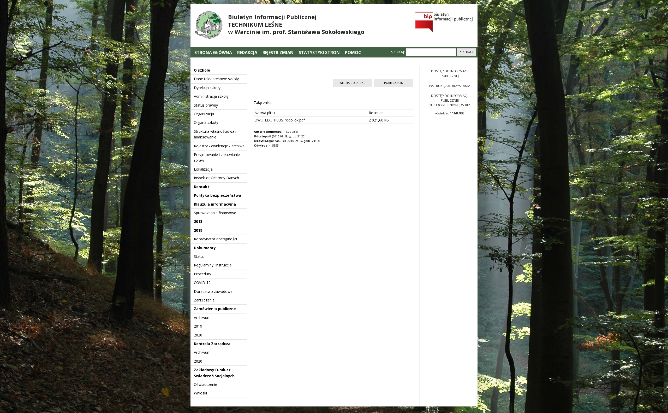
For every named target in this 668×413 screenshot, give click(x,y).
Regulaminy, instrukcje (213, 265)
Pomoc (353, 52)
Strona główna (213, 52)
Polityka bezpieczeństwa (217, 195)
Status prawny (206, 105)
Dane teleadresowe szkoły (216, 78)
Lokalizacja (203, 169)
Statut (199, 256)
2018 (198, 221)
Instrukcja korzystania (449, 85)
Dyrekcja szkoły (207, 87)
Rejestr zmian (278, 52)
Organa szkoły (206, 122)
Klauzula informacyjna (215, 204)
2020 (198, 335)
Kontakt (201, 186)
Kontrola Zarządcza (212, 343)
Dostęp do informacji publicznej (449, 73)
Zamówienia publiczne (215, 308)
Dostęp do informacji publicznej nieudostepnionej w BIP (450, 100)
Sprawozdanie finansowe (215, 212)
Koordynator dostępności (215, 238)
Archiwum (202, 317)
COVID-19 (202, 282)
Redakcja (247, 52)
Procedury (202, 273)
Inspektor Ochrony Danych (216, 177)
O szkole (202, 70)
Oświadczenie (205, 384)
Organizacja (204, 113)
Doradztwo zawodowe (213, 291)
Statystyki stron (319, 52)
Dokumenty (205, 247)
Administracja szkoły (211, 96)
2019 (198, 230)
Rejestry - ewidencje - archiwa (219, 145)
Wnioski (200, 393)
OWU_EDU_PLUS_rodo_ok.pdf (279, 120)
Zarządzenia (204, 300)
